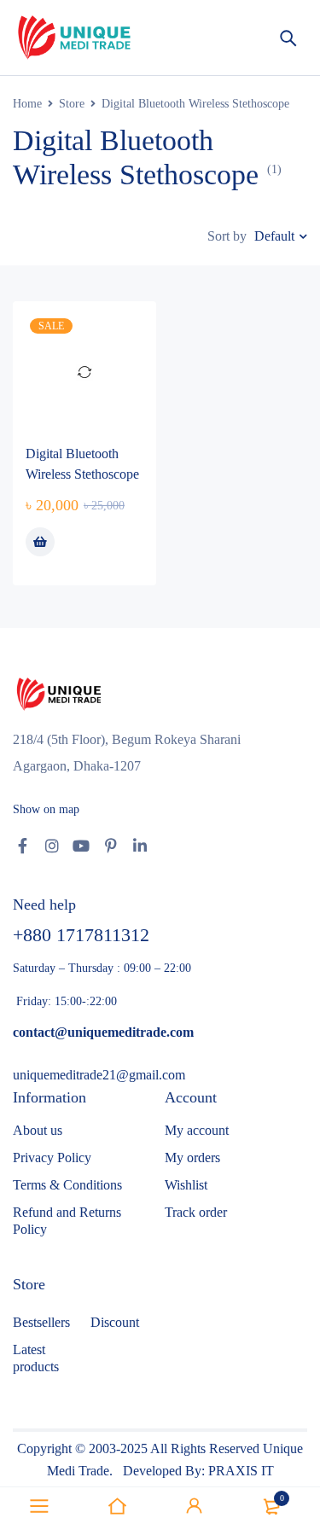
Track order (196, 1212)
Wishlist (186, 1185)
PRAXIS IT (241, 1470)
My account (197, 1130)
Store (71, 103)
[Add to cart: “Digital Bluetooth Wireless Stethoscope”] (40, 541)
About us (37, 1130)
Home (27, 103)
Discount (114, 1322)
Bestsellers (41, 1322)
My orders (192, 1157)
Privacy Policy (52, 1157)
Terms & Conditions (67, 1185)
